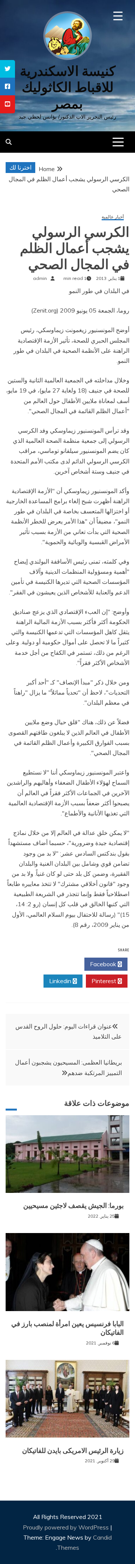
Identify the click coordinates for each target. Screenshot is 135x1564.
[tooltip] (7, 69)
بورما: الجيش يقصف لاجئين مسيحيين (73, 1205)
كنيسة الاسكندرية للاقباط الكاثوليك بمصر (68, 87)
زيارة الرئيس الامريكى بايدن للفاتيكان (73, 1450)
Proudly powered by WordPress (66, 1527)
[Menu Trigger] (118, 16)
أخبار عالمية (113, 217)
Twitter (60, 964)
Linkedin (61, 981)
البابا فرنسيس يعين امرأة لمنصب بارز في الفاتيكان (67, 1328)
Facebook (104, 964)
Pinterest (105, 981)
